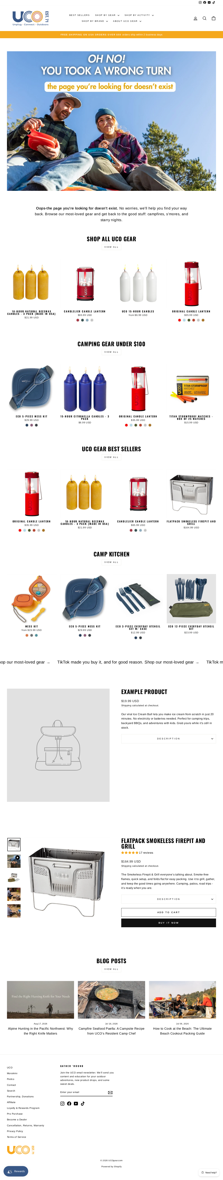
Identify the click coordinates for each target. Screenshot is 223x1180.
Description (168, 738)
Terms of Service (16, 1137)
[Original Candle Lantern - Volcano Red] (179, 320)
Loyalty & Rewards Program (23, 1108)
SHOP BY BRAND (93, 21)
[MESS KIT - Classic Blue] (36, 635)
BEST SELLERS (79, 15)
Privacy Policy (15, 1131)
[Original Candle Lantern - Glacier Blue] (184, 320)
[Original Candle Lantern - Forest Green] (189, 320)
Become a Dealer (17, 1119)
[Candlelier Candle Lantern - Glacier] (87, 320)
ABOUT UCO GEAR (126, 21)
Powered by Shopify (111, 1166)
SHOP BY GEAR (106, 15)
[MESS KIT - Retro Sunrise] (27, 635)
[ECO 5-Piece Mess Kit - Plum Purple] (31, 425)
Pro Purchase (15, 1113)
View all (111, 247)
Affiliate (11, 1102)
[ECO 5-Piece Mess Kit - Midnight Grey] (36, 425)
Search (11, 1090)
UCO (10, 1067)
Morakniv (12, 1073)
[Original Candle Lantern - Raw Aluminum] (198, 320)
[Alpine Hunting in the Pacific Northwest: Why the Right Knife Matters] (40, 1000)
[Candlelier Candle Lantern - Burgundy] (77, 320)
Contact (11, 1085)
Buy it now (169, 922)
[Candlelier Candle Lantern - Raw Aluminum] (92, 320)
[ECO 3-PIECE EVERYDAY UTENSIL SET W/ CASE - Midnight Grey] (140, 637)
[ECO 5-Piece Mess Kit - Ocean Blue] (27, 425)
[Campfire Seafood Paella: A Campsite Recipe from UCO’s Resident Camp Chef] (111, 1000)
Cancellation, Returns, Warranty (25, 1125)
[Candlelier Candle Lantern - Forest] (82, 320)
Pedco (10, 1079)
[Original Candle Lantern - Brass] (203, 320)
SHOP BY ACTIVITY (138, 15)
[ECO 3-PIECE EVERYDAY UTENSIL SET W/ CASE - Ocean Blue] (135, 637)
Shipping (126, 705)
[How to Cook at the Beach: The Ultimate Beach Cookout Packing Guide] (182, 1000)
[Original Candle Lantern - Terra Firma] (193, 320)
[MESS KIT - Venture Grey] (31, 635)
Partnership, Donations (20, 1096)
